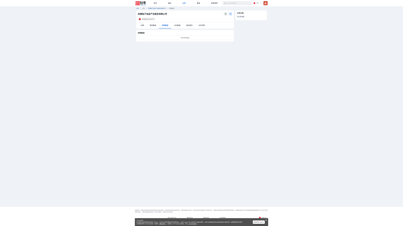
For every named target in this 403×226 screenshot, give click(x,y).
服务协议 (190, 217)
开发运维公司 (172, 217)
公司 (184, 3)
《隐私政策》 (162, 224)
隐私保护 (206, 217)
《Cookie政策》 (192, 224)
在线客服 (223, 217)
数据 (198, 3)
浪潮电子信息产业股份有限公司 (157, 8)
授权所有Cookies (259, 222)
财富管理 (214, 3)
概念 (169, 3)
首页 (155, 3)
